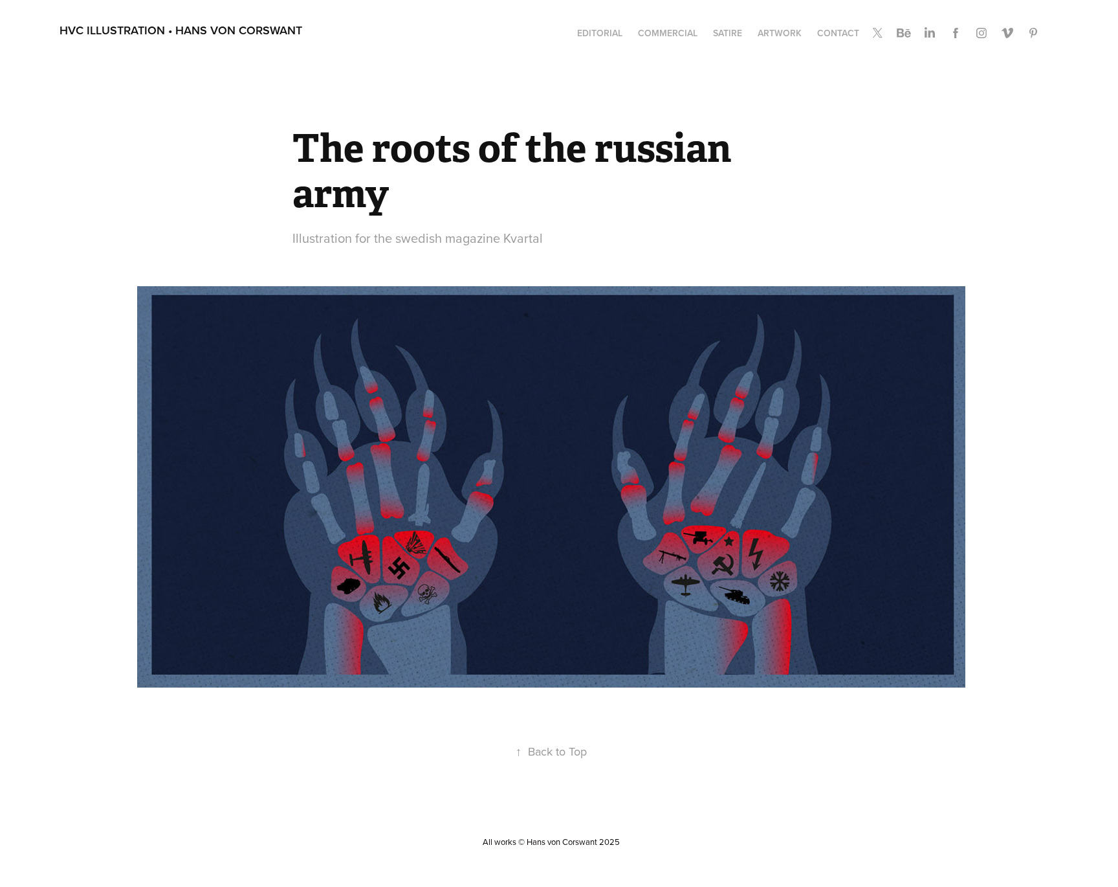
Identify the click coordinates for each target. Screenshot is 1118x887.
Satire (727, 33)
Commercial (667, 33)
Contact (838, 33)
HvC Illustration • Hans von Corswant (181, 30)
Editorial (599, 33)
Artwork (780, 33)
